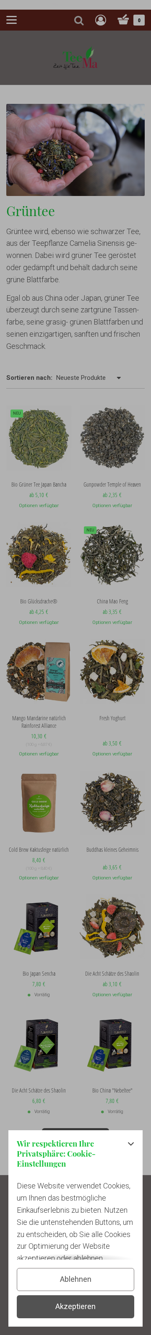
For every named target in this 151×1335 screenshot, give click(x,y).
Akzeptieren (75, 1306)
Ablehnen (75, 1279)
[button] (131, 1156)
